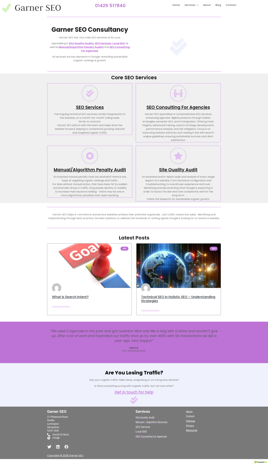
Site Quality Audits (81, 43)
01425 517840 (110, 5)
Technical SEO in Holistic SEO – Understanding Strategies (178, 299)
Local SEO (118, 43)
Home (176, 5)
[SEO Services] (90, 93)
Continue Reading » (61, 307)
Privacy (190, 425)
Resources (191, 430)
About (207, 5)
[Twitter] (49, 447)
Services (190, 5)
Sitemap (190, 421)
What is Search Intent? (70, 297)
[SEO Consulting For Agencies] (178, 93)
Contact (231, 5)
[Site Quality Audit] (178, 156)
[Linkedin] (58, 447)
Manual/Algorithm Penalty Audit (90, 170)
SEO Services (103, 43)
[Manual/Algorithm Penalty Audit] (90, 156)
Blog (218, 5)
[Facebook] (66, 447)
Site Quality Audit (178, 170)
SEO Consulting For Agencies (178, 107)
